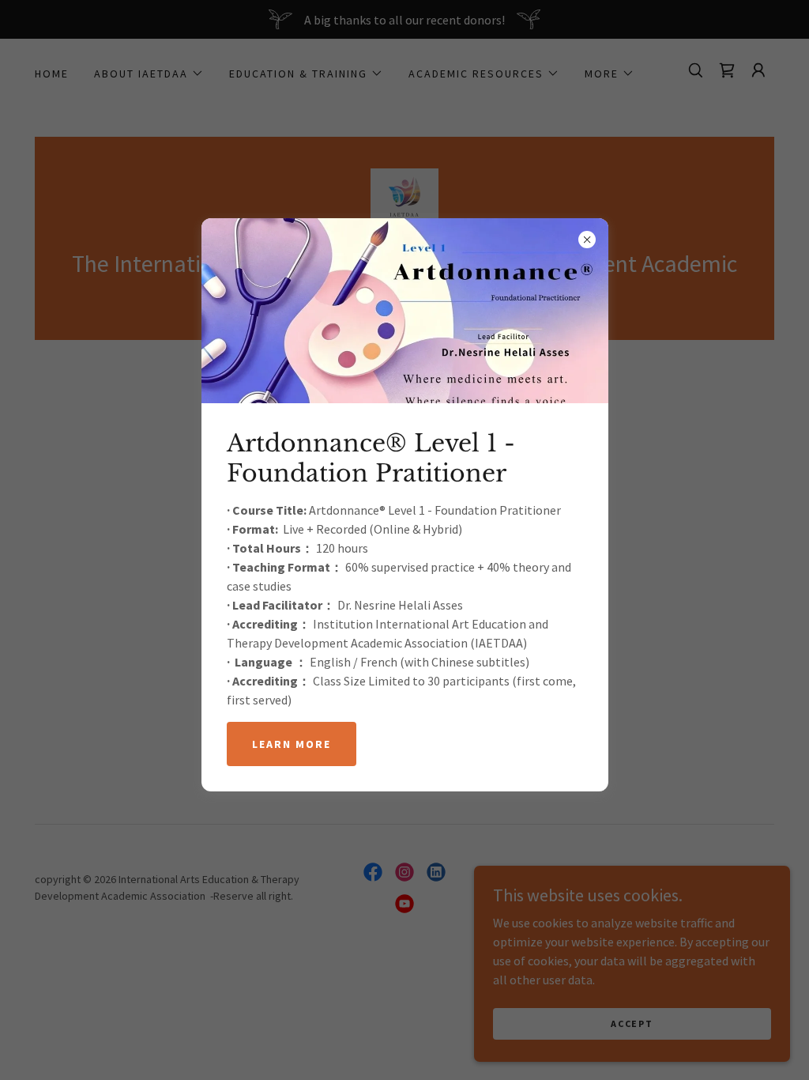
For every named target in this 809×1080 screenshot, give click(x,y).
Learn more (291, 744)
